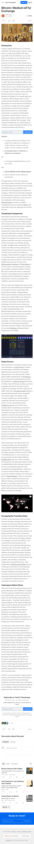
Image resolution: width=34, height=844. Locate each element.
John (7, 789)
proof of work (19, 367)
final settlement (12, 476)
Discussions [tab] (15, 764)
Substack (8, 840)
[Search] (31, 763)
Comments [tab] (5, 742)
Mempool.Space (7, 202)
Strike (25, 205)
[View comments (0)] (9, 20)
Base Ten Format (19, 381)
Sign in (30, 2)
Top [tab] (3, 764)
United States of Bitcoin (10, 796)
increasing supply (20, 391)
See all (5, 807)
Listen (30, 16)
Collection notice (26, 831)
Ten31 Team (9, 15)
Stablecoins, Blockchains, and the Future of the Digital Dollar (11, 786)
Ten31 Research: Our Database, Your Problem (12, 782)
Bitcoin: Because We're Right (11, 769)
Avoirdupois (26, 377)
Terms (19, 831)
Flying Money (25, 264)
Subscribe (24, 2)
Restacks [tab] (12, 742)
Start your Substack (12, 836)
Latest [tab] (8, 764)
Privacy (14, 831)
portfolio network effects (18, 564)
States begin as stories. (8, 798)
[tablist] (8, 742)
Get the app (25, 836)
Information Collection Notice (18, 715)
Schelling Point (6, 459)
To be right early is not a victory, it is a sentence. (12, 772)
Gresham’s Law (6, 405)
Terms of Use (25, 713)
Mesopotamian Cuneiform (10, 264)
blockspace (13, 328)
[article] (17, 773)
